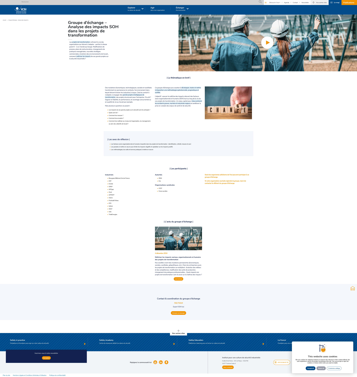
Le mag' (337, 2)
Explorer (134, 8)
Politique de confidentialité (57, 375)
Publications (348, 2)
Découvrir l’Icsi (274, 2)
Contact (295, 2)
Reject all (321, 368)
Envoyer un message (178, 313)
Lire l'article (178, 279)
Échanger (180, 8)
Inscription (46, 358)
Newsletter (305, 2)
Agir (158, 8)
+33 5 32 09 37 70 (282, 362)
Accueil (4, 20)
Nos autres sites (321, 2)
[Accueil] (20, 10)
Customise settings (334, 368)
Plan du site (6, 375)
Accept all (310, 368)
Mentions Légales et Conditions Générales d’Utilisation (29, 375)
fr (265, 2)
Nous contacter (228, 367)
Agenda (286, 2)
